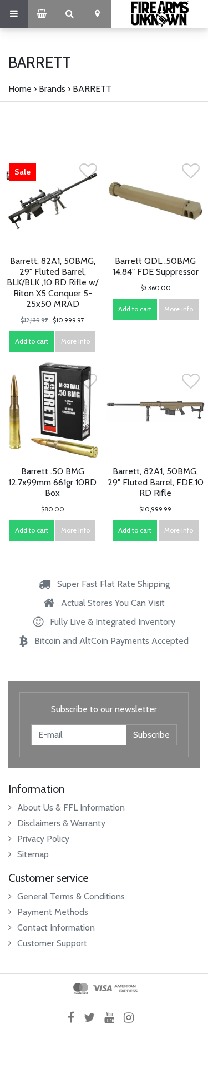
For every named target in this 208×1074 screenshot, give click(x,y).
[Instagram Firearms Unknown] (132, 1017)
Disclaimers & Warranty (61, 823)
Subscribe (151, 734)
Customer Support (52, 943)
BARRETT (92, 88)
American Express (126, 988)
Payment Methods (52, 912)
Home (20, 88)
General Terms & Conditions (71, 896)
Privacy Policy (43, 838)
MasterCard (80, 988)
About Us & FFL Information (71, 807)
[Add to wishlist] (88, 174)
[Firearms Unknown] (159, 14)
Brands (52, 88)
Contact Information (56, 927)
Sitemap (33, 854)
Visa (102, 988)
